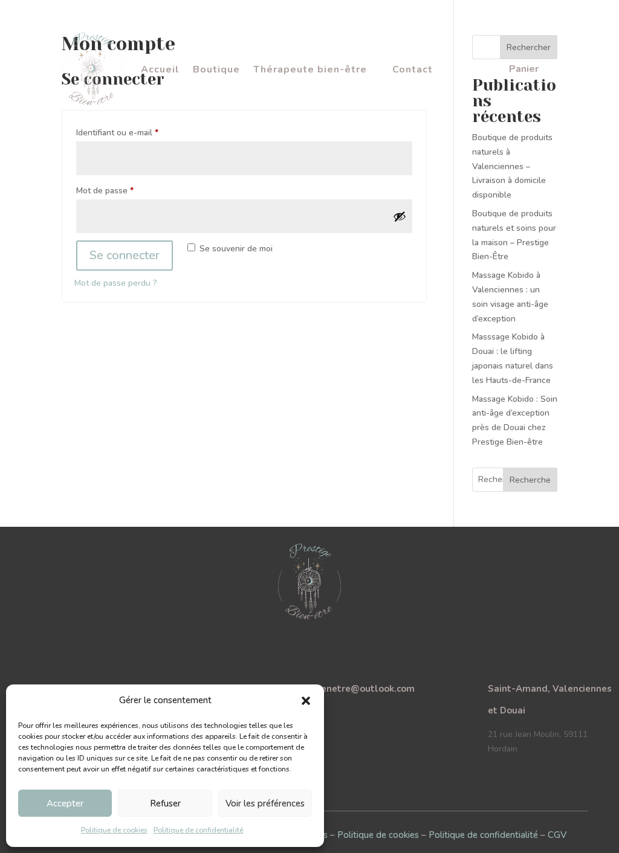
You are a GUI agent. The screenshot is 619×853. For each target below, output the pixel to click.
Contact (412, 70)
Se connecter (124, 255)
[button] (306, 701)
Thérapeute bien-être (310, 70)
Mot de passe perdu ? (115, 283)
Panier (524, 70)
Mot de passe (125, 190)
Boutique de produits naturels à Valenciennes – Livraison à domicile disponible (512, 166)
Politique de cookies (114, 830)
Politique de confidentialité (198, 830)
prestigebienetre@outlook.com (345, 689)
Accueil (160, 70)
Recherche (530, 480)
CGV (557, 835)
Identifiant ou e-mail (138, 132)
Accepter (65, 803)
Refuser (165, 803)
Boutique (216, 70)
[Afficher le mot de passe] (399, 216)
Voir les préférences (265, 803)
